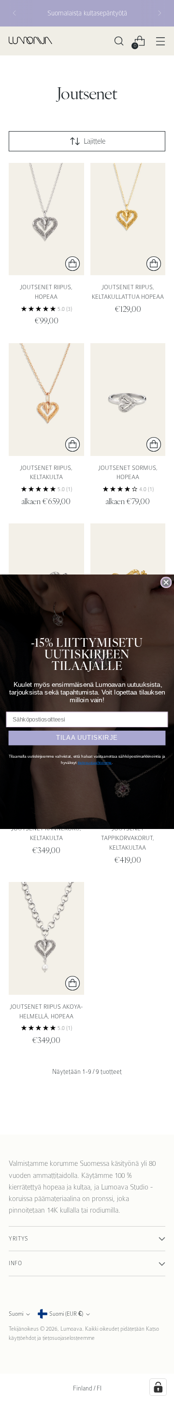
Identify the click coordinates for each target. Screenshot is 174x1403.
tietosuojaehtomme (95, 762)
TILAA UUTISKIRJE (86, 737)
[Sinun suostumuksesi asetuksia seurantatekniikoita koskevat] (158, 1387)
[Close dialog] (166, 582)
